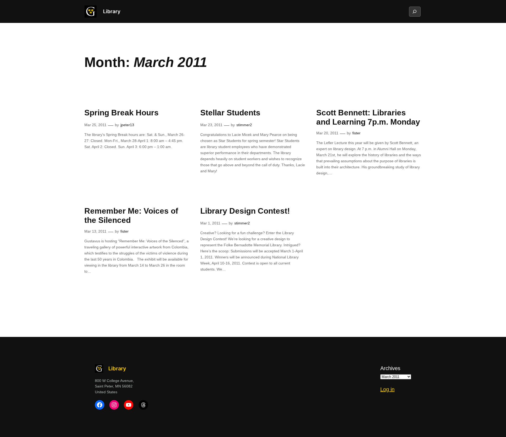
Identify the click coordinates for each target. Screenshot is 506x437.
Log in (387, 389)
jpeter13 (127, 125)
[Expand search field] (414, 11)
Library (111, 11)
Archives (390, 368)
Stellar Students (230, 112)
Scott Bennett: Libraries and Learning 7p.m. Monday (368, 117)
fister (356, 133)
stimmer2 (244, 125)
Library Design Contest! (245, 211)
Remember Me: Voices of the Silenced (131, 216)
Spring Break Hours (121, 112)
